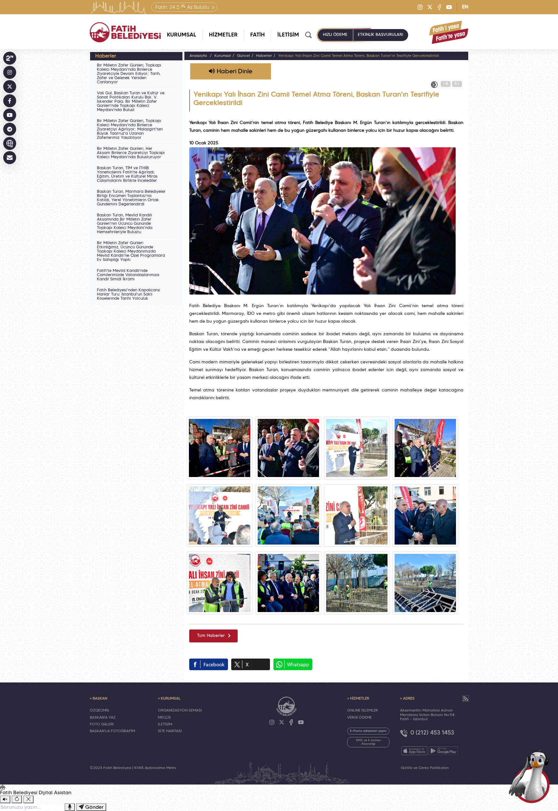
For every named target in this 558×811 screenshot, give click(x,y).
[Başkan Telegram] (9, 129)
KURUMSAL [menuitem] (181, 35)
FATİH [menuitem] (257, 35)
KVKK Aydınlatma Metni (155, 768)
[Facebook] (439, 7)
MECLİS (164, 717)
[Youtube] (449, 7)
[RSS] (465, 698)
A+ (457, 84)
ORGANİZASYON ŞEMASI (180, 710)
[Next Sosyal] (9, 58)
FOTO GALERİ (102, 724)
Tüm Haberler (211, 636)
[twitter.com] (250, 664)
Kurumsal (222, 55)
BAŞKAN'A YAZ (103, 717)
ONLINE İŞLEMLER (362, 710)
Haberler (264, 55)
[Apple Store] (414, 750)
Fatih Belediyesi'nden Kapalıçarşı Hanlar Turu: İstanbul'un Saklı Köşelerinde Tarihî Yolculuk (128, 294)
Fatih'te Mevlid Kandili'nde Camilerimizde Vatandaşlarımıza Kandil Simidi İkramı (128, 275)
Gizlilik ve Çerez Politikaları (425, 768)
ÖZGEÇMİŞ (99, 710)
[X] (430, 7)
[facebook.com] (208, 664)
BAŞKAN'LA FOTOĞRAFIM (112, 731)
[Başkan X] (9, 86)
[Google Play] (443, 750)
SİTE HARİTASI (170, 731)
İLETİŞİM (165, 724)
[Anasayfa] (125, 32)
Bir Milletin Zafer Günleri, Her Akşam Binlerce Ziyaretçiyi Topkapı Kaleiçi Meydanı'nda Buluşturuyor (131, 153)
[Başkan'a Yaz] (9, 157)
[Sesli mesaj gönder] (70, 807)
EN (465, 7)
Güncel (243, 55)
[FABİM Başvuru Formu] (531, 776)
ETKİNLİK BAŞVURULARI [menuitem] (380, 35)
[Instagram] (420, 7)
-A (446, 84)
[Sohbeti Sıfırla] (17, 799)
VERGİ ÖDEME (359, 717)
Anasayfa (198, 55)
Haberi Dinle (233, 72)
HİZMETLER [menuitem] (223, 35)
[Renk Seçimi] (436, 84)
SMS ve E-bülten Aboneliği (368, 742)
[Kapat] (28, 799)
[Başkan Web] (9, 143)
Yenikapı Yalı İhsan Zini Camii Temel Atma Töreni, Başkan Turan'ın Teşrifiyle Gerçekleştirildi (358, 55)
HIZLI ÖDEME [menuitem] (335, 35)
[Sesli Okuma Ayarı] (5, 799)
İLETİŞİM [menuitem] (288, 35)
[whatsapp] (292, 664)
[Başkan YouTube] (9, 115)
